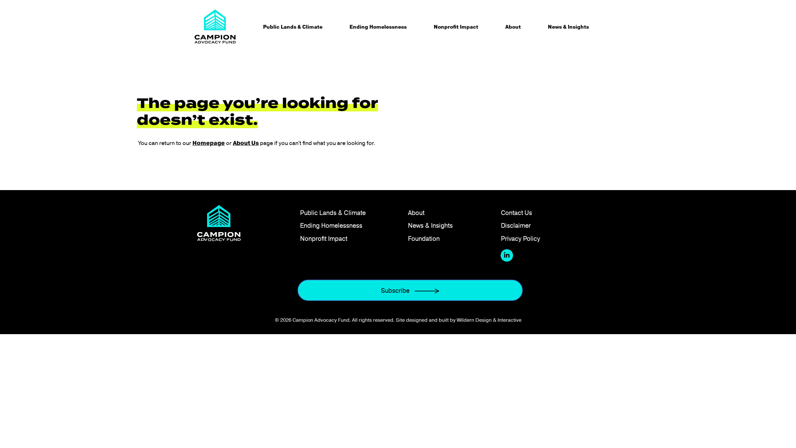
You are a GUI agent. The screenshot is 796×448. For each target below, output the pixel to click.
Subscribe (395, 290)
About (513, 27)
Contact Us (516, 212)
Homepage (208, 143)
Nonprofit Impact (456, 27)
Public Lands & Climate (292, 27)
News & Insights (568, 27)
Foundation (424, 238)
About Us (246, 143)
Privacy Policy (520, 238)
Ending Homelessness (378, 27)
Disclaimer (516, 225)
